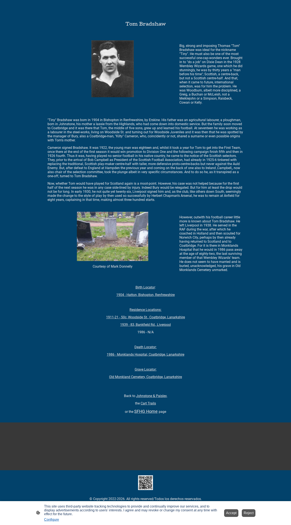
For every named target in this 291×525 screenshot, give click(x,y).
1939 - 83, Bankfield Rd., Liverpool (145, 325)
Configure (51, 519)
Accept (231, 513)
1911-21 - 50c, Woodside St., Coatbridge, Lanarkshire (145, 317)
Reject (249, 513)
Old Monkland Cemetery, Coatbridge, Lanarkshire (145, 377)
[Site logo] (145, 482)
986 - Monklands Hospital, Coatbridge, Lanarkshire (145, 354)
